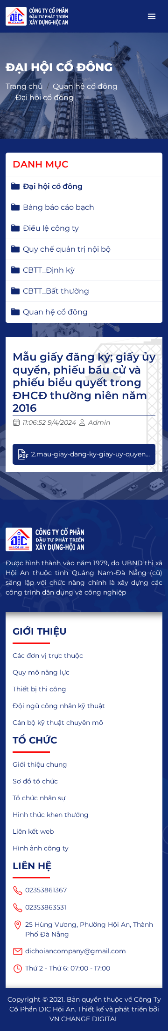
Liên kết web (33, 831)
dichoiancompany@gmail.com (75, 951)
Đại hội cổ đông (44, 97)
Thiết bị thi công (39, 689)
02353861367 (46, 890)
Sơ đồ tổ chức (35, 781)
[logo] (84, 539)
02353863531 (45, 907)
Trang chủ (24, 86)
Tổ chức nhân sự (39, 798)
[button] (151, 16)
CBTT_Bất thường (56, 291)
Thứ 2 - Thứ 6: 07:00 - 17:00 (67, 968)
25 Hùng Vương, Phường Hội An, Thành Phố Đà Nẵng (89, 929)
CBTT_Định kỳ (49, 270)
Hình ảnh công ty (41, 848)
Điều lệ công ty (51, 228)
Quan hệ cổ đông (85, 86)
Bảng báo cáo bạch (58, 207)
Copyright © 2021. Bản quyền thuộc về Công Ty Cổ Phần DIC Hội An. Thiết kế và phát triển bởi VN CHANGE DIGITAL (84, 1009)
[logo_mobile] (37, 16)
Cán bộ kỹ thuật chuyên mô (58, 722)
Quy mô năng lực (41, 672)
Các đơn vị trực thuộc (48, 655)
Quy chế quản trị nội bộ (67, 249)
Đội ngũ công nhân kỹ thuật (59, 706)
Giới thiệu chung (40, 764)
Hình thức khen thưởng (51, 814)
